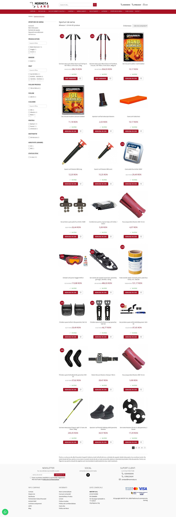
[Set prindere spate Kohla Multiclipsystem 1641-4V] (133, 310)
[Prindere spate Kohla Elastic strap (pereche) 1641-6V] (103, 309)
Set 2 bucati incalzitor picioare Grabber (73, 116)
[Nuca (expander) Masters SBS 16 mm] (133, 358)
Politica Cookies (63, 501)
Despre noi (31, 494)
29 (31, 146)
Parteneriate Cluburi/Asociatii (37, 499)
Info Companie (34, 487)
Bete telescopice (33, 28)
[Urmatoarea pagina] (144, 447)
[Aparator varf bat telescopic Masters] (103, 100)
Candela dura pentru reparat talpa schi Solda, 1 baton (103, 222)
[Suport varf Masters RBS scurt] (103, 152)
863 (31, 148)
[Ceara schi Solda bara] (133, 100)
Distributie (31, 496)
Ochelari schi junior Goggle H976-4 (73, 278)
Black (31, 115)
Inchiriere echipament (35, 503)
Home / (31, 16)
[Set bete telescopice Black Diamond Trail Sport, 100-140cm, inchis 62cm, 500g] (73, 47)
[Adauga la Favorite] (80, 78)
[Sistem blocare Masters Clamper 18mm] (103, 358)
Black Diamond (34, 47)
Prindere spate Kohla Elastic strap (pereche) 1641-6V (103, 323)
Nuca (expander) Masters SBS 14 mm (133, 222)
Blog (29, 508)
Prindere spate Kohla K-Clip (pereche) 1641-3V (73, 322)
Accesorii (31, 26)
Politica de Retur (64, 508)
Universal (33, 129)
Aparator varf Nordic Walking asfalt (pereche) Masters (103, 428)
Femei (32, 126)
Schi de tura (32, 34)
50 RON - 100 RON (35, 76)
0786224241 (129, 476)
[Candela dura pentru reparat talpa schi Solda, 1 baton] (103, 205)
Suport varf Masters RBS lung (73, 169)
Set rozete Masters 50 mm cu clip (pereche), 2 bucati (133, 428)
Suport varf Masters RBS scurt (103, 169)
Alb (31, 110)
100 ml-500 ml (34, 88)
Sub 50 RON (33, 74)
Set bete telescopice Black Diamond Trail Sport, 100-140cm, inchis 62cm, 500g (73, 64)
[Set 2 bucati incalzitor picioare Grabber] (73, 100)
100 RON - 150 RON (36, 79)
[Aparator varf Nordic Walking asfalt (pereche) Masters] (103, 411)
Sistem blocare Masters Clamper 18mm (103, 375)
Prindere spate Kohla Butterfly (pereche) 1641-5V (73, 376)
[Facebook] (88, 475)
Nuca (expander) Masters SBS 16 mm (133, 375)
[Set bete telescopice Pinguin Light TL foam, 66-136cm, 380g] (73, 411)
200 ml (32, 97)
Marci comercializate (65, 492)
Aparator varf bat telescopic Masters (103, 116)
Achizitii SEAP (32, 501)
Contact (30, 492)
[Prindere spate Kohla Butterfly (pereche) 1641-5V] (73, 358)
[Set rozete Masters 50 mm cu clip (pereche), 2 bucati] (133, 411)
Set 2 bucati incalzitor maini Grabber (133, 64)
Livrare (61, 499)
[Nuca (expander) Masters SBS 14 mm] (133, 205)
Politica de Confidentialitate (50, 479)
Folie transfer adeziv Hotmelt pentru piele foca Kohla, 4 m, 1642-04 (133, 278)
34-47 (32, 61)
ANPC (30, 506)
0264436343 (129, 474)
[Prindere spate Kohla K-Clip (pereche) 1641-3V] (73, 309)
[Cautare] (95, 4)
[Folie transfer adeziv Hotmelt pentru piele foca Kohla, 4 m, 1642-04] (133, 259)
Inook (32, 52)
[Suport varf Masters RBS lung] (73, 152)
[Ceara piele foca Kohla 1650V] (133, 152)
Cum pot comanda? (65, 494)
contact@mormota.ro (129, 479)
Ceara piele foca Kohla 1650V (133, 169)
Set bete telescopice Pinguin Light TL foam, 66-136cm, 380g (73, 428)
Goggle (32, 49)
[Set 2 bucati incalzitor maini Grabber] (133, 47)
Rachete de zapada (34, 30)
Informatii (63, 487)
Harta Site (62, 506)
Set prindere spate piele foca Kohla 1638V (73, 222)
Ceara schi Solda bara (133, 116)
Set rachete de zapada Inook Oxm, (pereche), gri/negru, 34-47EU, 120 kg (103, 278)
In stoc (32, 157)
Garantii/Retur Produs (65, 496)
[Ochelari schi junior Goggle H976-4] (73, 260)
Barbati (32, 124)
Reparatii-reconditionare (35, 32)
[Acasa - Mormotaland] (38, 5)
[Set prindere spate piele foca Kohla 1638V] (73, 205)
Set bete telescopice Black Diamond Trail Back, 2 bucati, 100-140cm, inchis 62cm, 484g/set (103, 64)
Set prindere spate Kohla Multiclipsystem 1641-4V (133, 323)
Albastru (32, 112)
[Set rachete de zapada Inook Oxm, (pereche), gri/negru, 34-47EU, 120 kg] (103, 259)
